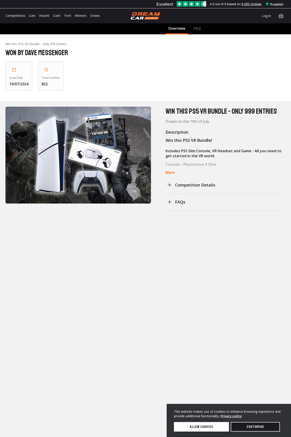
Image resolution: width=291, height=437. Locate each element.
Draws (95, 15)
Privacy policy (231, 416)
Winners (81, 15)
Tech (67, 15)
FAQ (197, 28)
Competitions (15, 15)
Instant (44, 15)
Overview (176, 28)
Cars (32, 15)
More (170, 172)
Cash (56, 15)
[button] (78, 155)
